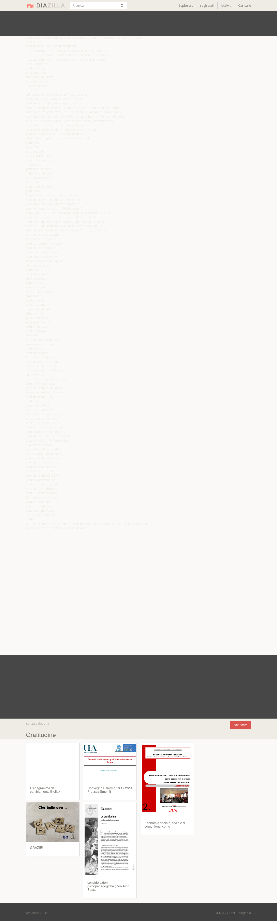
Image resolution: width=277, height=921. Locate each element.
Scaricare (241, 724)
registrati (207, 5)
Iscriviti (226, 5)
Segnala (245, 912)
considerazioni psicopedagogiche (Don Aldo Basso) (108, 886)
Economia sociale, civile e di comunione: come (165, 824)
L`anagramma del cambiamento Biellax (45, 790)
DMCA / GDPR (226, 912)
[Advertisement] (138, 23)
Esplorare (186, 5)
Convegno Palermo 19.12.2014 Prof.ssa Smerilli (109, 790)
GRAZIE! (36, 847)
